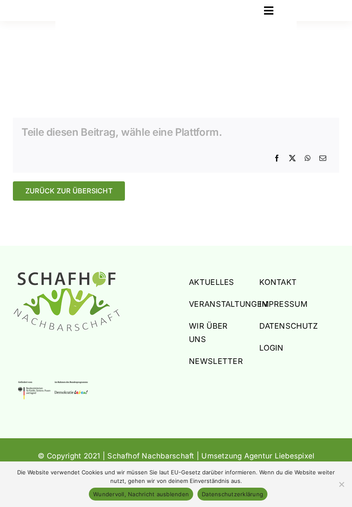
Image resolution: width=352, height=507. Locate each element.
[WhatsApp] (307, 159)
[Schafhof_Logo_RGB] (66, 275)
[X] (292, 159)
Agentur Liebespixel (279, 456)
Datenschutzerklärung (232, 494)
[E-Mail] (323, 159)
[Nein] (341, 484)
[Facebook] (277, 159)
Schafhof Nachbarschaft (150, 456)
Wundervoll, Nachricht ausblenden (141, 494)
